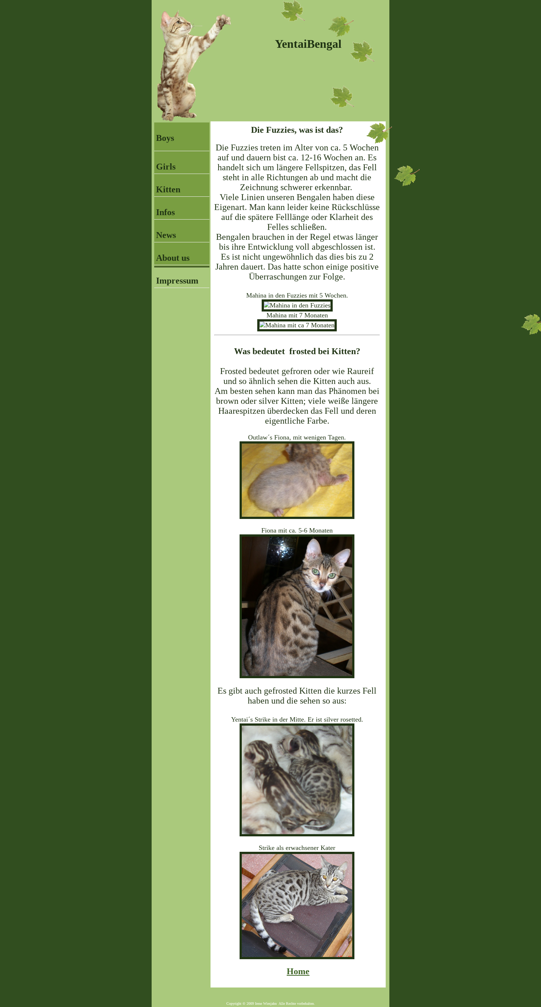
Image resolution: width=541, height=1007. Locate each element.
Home (298, 971)
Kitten (168, 189)
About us (173, 258)
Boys (165, 138)
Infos (165, 212)
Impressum (177, 280)
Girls (166, 166)
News (166, 235)
